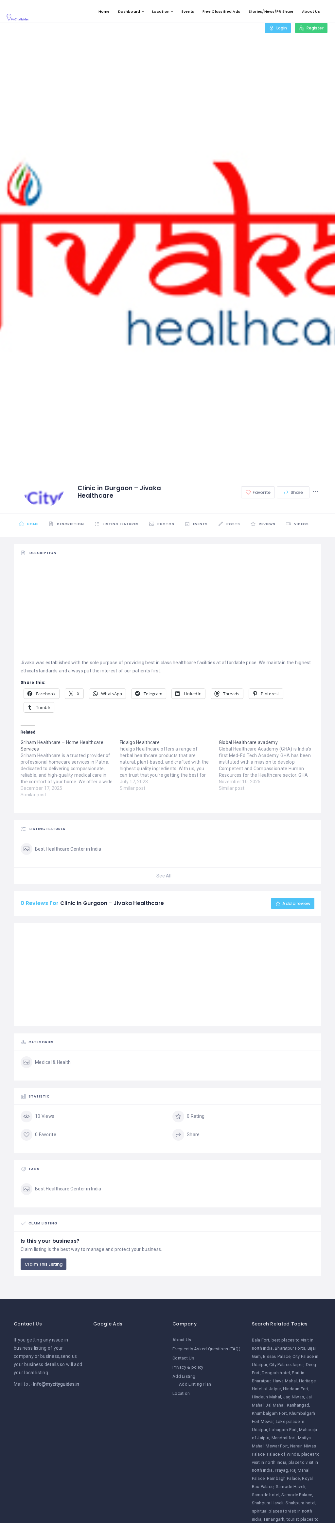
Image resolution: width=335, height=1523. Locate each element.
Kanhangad (298, 1405)
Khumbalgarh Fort (269, 1413)
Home (104, 11)
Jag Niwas (293, 1396)
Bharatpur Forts (290, 1348)
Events (188, 11)
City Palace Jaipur (286, 1364)
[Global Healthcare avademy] (268, 765)
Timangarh (273, 1519)
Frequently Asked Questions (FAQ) (206, 1348)
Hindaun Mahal (266, 1396)
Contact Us (183, 1358)
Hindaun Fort (295, 1388)
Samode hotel (265, 1494)
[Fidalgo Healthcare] (169, 765)
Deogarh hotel (276, 1372)
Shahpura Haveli (268, 1502)
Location (160, 11)
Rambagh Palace (283, 1478)
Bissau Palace (277, 1356)
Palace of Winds (283, 1454)
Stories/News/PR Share (271, 11)
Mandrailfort (284, 1437)
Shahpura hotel (300, 1502)
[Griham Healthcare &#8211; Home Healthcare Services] (70, 768)
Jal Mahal (275, 1405)
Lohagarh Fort (283, 1429)
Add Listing (183, 1376)
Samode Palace (296, 1494)
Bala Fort (261, 1340)
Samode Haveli (291, 1486)
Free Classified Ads (221, 11)
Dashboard (129, 11)
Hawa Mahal (285, 1380)
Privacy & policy (187, 1367)
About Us (311, 11)
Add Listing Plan (195, 1384)
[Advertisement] (167, 613)
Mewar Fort (277, 1446)
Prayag (281, 1470)
